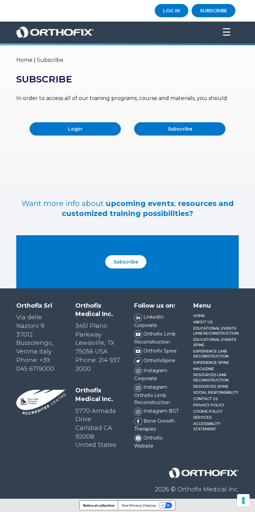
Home (24, 60)
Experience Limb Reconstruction (211, 354)
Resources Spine (210, 386)
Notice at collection (99, 505)
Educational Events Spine (214, 342)
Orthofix (108, 33)
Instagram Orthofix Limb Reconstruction (152, 394)
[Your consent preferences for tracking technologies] (243, 500)
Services (202, 417)
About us (202, 322)
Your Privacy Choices (139, 505)
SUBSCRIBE (213, 11)
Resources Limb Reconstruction (211, 377)
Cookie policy (207, 411)
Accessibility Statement (206, 426)
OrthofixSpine (158, 360)
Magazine (203, 368)
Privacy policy (208, 405)
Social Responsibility (215, 392)
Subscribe (126, 262)
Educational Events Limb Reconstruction (216, 331)
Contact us (205, 398)
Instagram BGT (160, 411)
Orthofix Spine (159, 351)
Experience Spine (211, 362)
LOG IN (171, 11)
